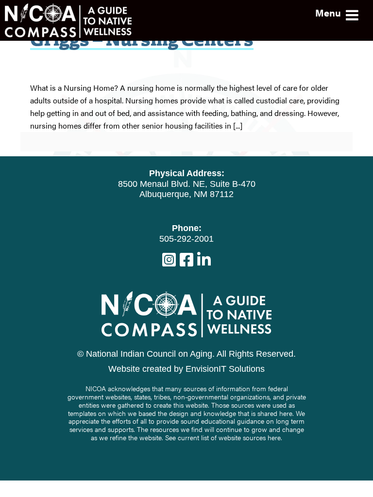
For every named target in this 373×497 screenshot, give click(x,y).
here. (275, 437)
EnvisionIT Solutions (225, 369)
